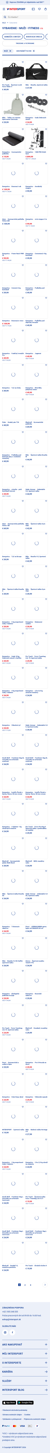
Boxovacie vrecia (34, 37)
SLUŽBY (6, 1380)
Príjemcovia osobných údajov (35, 1419)
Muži (4, 23)
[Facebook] (12, 1332)
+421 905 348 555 (10, 1311)
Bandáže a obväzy (12, 37)
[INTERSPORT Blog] (25, 1389)
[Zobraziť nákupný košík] (45, 9)
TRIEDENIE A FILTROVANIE (25, 43)
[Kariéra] (25, 1371)
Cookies (27, 1415)
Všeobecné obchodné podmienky (14, 1410)
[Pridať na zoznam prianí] (22, 62)
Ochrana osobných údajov (12, 1415)
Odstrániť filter (23, 51)
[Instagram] (5, 1332)
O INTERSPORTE (11, 1362)
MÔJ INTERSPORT (12, 1353)
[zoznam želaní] (39, 9)
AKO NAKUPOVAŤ (12, 1344)
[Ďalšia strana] (45, 1285)
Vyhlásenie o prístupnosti (11, 1419)
